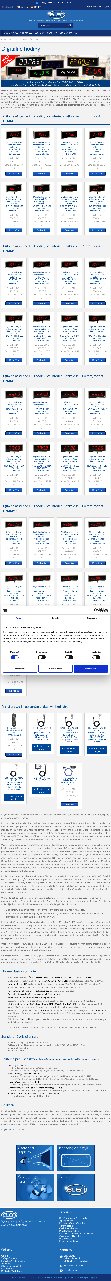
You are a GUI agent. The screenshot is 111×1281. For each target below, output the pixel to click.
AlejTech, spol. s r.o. (91, 1277)
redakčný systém (65, 1277)
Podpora (63, 33)
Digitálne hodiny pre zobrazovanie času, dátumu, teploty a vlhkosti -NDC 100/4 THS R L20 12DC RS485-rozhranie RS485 (41, 464)
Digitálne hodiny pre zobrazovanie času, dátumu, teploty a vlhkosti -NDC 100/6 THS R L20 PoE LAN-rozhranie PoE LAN (97, 593)
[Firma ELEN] (76, 1187)
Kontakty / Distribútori (12, 1271)
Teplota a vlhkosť (67, 1221)
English (24, 7)
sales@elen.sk (46, 3)
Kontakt (73, 33)
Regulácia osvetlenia (68, 1241)
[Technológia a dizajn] (76, 1158)
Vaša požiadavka (9, 1258)
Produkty (7, 33)
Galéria (17, 33)
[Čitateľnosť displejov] (35, 1158)
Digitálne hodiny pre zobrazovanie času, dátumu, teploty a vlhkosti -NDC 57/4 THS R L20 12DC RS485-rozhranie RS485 (41, 204)
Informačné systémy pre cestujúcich (76, 1233)
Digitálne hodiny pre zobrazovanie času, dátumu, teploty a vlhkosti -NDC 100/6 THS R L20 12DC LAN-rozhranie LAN (69, 593)
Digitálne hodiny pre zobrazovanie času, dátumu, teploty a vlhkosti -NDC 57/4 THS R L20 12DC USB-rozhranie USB (14, 204)
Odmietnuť (20, 668)
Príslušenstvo (65, 1239)
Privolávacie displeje (69, 1231)
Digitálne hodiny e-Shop (12, 1130)
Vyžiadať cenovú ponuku (42, 748)
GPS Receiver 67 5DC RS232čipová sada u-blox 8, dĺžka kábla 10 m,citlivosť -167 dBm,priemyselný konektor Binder (97, 735)
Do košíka (14, 174)
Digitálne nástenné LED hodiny (74, 1218)
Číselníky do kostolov (69, 1228)
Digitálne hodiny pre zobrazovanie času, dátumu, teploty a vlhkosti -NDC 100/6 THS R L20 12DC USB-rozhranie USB (14, 593)
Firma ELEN (6, 1261)
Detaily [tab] (55, 618)
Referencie (19, 1261)
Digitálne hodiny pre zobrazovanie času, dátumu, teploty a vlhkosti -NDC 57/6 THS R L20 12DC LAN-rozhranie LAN (69, 334)
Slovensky (9, 7)
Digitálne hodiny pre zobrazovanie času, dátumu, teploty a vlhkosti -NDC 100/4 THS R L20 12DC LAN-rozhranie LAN (69, 464)
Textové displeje (66, 1226)
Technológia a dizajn (10, 1263)
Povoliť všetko (91, 668)
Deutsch (38, 7)
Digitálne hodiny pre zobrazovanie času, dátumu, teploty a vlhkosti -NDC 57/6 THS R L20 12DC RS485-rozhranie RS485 (41, 334)
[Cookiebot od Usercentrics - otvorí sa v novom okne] (96, 610)
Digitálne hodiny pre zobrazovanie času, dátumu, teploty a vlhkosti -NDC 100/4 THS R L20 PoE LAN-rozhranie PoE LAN (97, 464)
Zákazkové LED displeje (70, 1236)
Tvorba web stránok (46, 1277)
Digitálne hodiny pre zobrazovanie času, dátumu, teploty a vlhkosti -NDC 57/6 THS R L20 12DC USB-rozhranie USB (14, 334)
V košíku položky (97, 7)
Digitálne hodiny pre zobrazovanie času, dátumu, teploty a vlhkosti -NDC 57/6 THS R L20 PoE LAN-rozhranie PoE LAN (97, 334)
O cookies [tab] (92, 618)
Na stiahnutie (7, 1269)
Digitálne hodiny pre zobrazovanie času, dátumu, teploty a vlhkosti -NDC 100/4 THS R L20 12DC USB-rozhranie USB (14, 464)
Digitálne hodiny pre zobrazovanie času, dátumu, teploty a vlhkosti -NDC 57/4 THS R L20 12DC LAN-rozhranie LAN (69, 204)
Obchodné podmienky (46, 33)
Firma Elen (27, 33)
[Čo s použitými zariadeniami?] (35, 1187)
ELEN (3, 39)
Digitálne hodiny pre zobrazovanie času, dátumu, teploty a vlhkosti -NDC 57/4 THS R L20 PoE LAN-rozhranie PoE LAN (97, 204)
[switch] (42, 657)
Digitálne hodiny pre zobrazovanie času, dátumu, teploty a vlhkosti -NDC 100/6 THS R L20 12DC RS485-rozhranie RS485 (41, 593)
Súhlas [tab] (19, 618)
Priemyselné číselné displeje (72, 1223)
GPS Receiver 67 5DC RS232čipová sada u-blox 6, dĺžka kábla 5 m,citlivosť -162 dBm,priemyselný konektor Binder (69, 735)
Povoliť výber (55, 668)
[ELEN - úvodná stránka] (55, 14)
